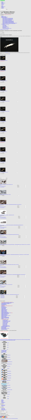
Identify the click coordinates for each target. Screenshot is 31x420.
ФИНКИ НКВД (3, 305)
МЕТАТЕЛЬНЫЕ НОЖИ (4, 304)
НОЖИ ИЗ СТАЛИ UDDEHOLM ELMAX (5, 315)
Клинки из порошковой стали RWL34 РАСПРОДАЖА (8, 22)
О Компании (2, 7)
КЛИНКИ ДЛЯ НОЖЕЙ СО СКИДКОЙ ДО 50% (7, 302)
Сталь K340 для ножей (5, 323)
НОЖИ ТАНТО (3, 306)
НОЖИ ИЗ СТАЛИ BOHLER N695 (5, 317)
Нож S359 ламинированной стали (3, 121)
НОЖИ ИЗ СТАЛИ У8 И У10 (4, 314)
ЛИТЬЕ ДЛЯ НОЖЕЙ (3, 327)
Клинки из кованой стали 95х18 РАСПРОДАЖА (8, 18)
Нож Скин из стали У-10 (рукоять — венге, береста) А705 (6, 284)
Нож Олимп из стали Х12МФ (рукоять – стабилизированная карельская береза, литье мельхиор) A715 (10, 204)
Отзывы (2, 5)
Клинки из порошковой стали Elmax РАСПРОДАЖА (8, 21)
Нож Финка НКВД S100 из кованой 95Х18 (3, 60)
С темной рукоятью (2, 297)
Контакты (2, 4)
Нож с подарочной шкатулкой (3, 237)
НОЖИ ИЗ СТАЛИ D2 (3, 316)
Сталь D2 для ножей (5, 324)
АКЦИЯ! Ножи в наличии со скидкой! (4, 29)
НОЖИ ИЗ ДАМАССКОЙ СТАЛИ (5, 313)
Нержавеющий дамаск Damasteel (6, 325)
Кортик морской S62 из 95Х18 (2, 141)
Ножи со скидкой (3, 409)
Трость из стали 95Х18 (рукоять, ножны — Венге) (5, 194)
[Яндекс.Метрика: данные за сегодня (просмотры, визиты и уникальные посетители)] (2, 419)
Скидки (2, 401)
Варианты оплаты (3, 6)
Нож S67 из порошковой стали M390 (3, 131)
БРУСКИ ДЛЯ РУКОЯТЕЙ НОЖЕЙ (5, 328)
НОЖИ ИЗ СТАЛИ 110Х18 (4, 311)
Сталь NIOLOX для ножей (5, 322)
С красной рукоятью (2, 296)
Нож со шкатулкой (2, 207)
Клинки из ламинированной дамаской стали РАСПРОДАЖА (9, 23)
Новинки (2, 400)
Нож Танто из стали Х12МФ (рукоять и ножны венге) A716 (6, 184)
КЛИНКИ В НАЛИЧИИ (4, 17)
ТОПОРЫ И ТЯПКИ (3, 308)
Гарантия (2, 2)
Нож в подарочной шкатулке (3, 267)
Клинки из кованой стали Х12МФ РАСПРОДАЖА (8, 19)
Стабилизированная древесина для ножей (7, 28)
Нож (0, 205)
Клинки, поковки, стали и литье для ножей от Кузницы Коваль (11, 418)
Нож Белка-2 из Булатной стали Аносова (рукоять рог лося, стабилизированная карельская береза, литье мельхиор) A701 (12, 274)
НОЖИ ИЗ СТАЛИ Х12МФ (4, 309)
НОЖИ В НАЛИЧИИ (3, 16)
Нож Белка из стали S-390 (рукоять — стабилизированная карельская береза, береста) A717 (9, 234)
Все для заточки (4, 27)
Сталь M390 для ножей (5, 320)
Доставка (2, 3)
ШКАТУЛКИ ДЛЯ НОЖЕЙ (4, 329)
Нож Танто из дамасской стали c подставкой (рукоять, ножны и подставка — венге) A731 (9, 264)
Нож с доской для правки (3, 206)
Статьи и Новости (3, 402)
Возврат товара (3, 405)
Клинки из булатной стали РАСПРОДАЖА (7, 20)
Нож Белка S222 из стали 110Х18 (3, 70)
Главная (2, 399)
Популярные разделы (2, 414)
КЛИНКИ (2, 318)
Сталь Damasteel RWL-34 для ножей (6, 321)
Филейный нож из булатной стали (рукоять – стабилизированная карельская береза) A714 (9, 294)
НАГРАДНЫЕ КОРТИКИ (4, 307)
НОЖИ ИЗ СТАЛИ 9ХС (4, 310)
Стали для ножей (4, 25)
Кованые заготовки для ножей (6, 24)
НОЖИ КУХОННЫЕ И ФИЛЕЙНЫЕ (5, 303)
